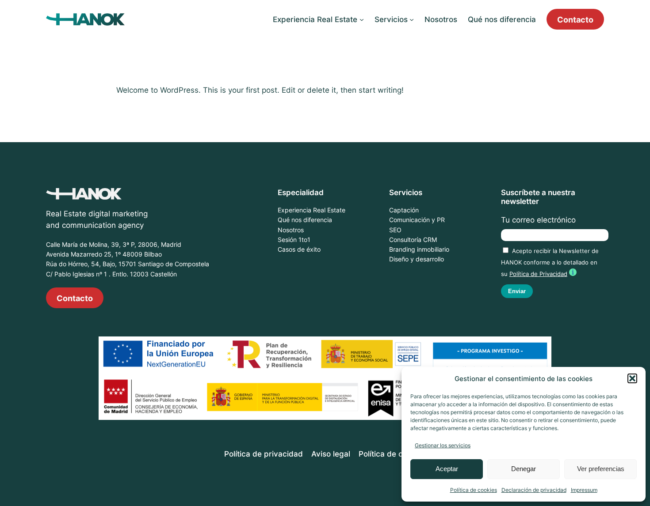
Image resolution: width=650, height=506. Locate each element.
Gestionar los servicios (442, 445)
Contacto (575, 19)
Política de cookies (473, 490)
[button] (632, 378)
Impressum (584, 490)
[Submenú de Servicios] (411, 19)
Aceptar (447, 468)
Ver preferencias (600, 468)
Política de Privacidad (538, 274)
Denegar (523, 468)
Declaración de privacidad (533, 490)
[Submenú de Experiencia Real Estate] (361, 19)
